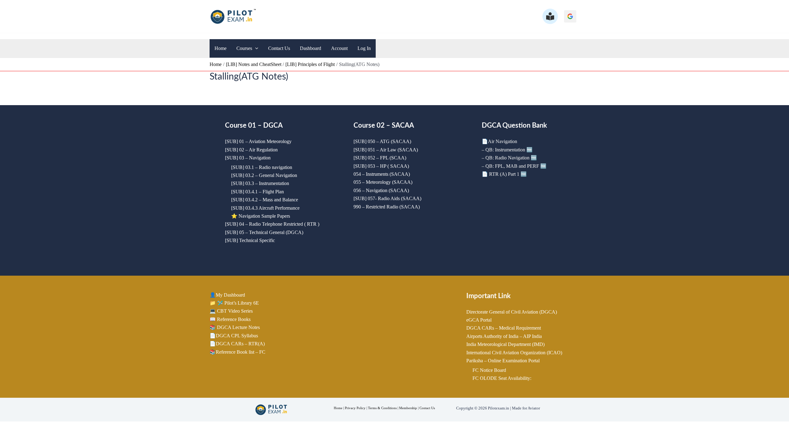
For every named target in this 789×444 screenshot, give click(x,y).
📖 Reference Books (230, 319)
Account (339, 48)
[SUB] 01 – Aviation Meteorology (258, 141)
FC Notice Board (489, 370)
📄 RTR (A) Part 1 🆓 (504, 174)
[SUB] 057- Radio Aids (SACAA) (387, 198)
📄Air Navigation (499, 141)
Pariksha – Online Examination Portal (503, 360)
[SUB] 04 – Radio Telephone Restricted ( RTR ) (272, 224)
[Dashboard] (550, 16)
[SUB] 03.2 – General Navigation (264, 175)
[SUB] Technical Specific (250, 240)
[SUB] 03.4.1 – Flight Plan (257, 191)
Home (221, 48)
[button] (255, 48)
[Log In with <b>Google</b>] (570, 16)
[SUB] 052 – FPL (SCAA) (380, 157)
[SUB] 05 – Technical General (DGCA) (264, 232)
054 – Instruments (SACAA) (382, 174)
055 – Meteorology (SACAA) (383, 182)
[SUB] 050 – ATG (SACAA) (382, 141)
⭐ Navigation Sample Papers (260, 216)
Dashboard (310, 48)
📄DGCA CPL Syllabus (234, 335)
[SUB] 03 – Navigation (248, 157)
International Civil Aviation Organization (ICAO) (514, 352)
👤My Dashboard (227, 295)
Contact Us (279, 48)
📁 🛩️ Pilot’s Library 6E (234, 303)
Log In (364, 48)
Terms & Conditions (382, 408)
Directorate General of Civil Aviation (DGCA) (511, 311)
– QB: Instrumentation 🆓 (507, 149)
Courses (244, 48)
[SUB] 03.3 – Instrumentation (260, 183)
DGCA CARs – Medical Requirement (503, 328)
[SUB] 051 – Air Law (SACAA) (386, 149)
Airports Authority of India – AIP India (504, 336)
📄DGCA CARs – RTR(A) (237, 343)
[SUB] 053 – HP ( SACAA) (381, 166)
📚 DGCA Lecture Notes (235, 327)
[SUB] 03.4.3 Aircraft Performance (265, 208)
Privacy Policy (355, 408)
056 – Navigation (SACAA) (381, 190)
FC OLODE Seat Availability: (501, 378)
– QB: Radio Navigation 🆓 (509, 157)
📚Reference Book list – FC (237, 352)
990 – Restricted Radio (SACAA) (387, 206)
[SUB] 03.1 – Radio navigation (261, 167)
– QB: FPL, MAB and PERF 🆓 (514, 166)
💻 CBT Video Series (231, 311)
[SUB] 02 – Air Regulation (251, 149)
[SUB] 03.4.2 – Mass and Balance (264, 199)
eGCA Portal (479, 320)
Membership (408, 408)
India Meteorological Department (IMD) (505, 344)
